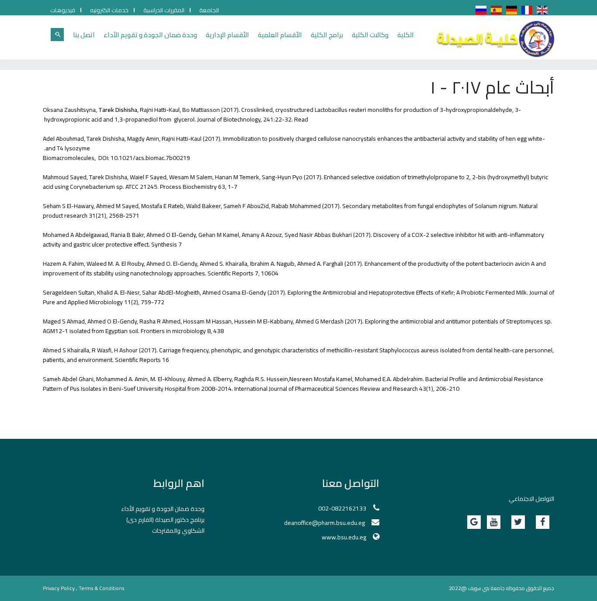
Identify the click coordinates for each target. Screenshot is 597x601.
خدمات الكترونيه (109, 10)
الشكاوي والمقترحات (178, 530)
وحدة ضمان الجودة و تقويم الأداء (150, 34)
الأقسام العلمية (280, 34)
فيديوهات (62, 10)
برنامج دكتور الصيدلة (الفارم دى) (165, 519)
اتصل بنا (84, 34)
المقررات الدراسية (163, 10)
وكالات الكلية (370, 34)
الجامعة (209, 10)
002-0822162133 (342, 508)
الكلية (405, 34)
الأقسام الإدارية (227, 34)
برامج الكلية (327, 34)
